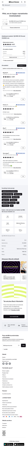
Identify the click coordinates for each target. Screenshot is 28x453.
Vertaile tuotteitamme (7, 385)
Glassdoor (4, 425)
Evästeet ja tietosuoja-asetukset (9, 406)
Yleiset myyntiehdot (6, 402)
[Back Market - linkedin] (3, 363)
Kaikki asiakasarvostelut (7, 387)
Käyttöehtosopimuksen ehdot (9, 410)
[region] (14, 271)
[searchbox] (15, 5)
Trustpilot (4, 423)
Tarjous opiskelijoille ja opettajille (9, 359)
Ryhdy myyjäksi (5, 371)
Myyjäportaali (5, 373)
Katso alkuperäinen (17, 90)
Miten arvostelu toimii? (8, 60)
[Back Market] (14, 2)
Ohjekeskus (5, 381)
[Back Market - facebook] (6, 363)
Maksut (4, 375)
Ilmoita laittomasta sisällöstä (8, 412)
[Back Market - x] (10, 363)
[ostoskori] (24, 2)
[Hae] (3, 5)
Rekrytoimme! (5, 361)
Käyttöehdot (5, 400)
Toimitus (4, 377)
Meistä (3, 357)
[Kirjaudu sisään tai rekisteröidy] (21, 2)
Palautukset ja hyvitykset (7, 379)
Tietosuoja (4, 404)
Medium (4, 427)
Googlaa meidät (15, 310)
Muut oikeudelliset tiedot (8, 408)
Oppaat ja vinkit (5, 383)
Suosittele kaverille (6, 393)
